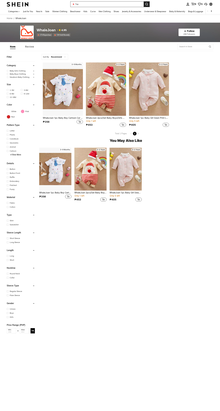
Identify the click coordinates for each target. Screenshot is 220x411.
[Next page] (138, 133)
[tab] (13, 46)
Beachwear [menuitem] (75, 11)
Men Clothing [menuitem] (105, 11)
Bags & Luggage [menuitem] (195, 11)
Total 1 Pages (121, 133)
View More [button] (16, 155)
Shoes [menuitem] (116, 11)
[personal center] (188, 4)
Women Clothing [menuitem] (59, 11)
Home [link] (9, 18)
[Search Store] (210, 46)
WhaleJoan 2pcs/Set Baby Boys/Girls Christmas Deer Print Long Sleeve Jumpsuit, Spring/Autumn (106, 118)
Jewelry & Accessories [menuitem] (131, 11)
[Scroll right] (211, 11)
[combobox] (55, 57)
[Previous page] (131, 133)
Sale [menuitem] (47, 11)
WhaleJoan (46, 30)
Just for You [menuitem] (28, 11)
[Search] (147, 4)
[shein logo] (17, 4)
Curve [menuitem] (93, 11)
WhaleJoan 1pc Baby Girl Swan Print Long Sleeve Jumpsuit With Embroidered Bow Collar (149, 118)
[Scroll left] (208, 11)
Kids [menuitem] (85, 11)
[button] (206, 4)
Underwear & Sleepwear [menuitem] (155, 11)
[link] (193, 4)
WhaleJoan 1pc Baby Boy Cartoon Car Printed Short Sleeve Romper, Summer (63, 118)
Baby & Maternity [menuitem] (177, 11)
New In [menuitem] (39, 11)
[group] (21, 71)
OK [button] (32, 331)
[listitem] (45, 34)
